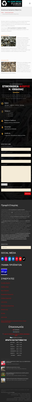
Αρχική (9, 393)
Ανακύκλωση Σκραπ (9, 12)
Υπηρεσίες (28, 398)
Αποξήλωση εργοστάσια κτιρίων (13, 367)
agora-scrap (4, 317)
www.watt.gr (4, 302)
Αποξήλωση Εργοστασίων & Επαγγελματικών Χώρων (17, 378)
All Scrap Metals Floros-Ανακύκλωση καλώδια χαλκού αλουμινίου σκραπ (17, 373)
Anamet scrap (4, 309)
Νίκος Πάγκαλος (5, 290)
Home (2, 12)
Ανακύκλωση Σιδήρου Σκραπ (25, 394)
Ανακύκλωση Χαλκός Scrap (25, 396)
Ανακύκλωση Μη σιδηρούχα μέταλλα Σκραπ (22, 397)
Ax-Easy (3, 313)
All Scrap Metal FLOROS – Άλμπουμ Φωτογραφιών (21, 393)
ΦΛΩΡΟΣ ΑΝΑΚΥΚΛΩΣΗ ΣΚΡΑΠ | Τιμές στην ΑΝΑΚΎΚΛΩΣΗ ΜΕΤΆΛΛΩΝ (18, 362)
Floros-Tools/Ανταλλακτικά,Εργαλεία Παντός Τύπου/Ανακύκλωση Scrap (13, 321)
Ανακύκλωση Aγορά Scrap (7, 305)
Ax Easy (13, 392)
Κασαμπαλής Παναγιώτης (7, 294)
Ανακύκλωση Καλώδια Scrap (12, 398)
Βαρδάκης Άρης (5, 287)
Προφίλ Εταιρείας (22, 398)
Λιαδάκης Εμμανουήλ (6, 298)
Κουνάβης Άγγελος (5, 283)
